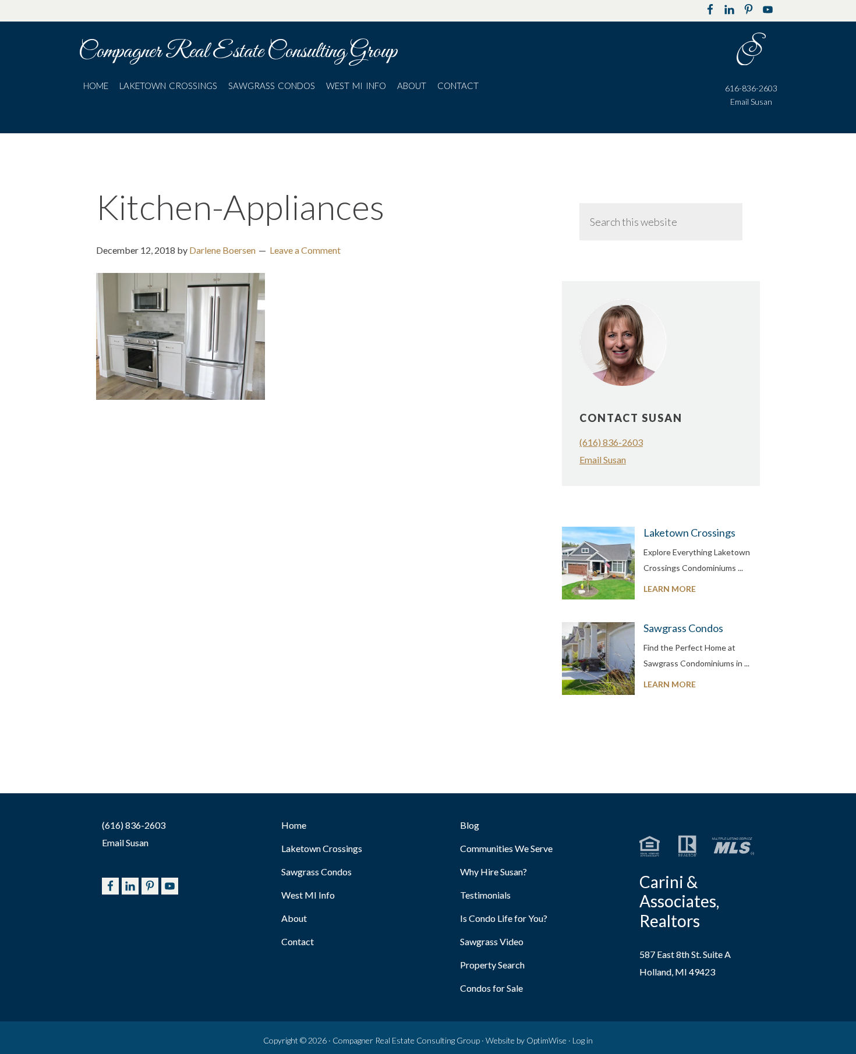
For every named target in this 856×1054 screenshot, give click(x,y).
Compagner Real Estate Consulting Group (238, 51)
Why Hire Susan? (493, 871)
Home (293, 825)
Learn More (693, 590)
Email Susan (751, 102)
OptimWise (546, 1040)
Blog (469, 825)
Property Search (492, 964)
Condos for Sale (491, 987)
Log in (582, 1040)
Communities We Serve (506, 848)
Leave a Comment (305, 249)
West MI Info (308, 894)
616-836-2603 (751, 88)
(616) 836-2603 (611, 442)
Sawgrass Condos (683, 628)
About (294, 918)
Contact (297, 941)
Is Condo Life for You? (503, 918)
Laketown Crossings (689, 532)
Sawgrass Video (491, 941)
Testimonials (485, 894)
